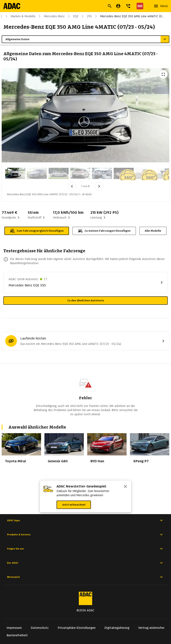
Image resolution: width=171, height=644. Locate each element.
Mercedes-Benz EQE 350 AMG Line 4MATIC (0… (132, 16)
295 (89, 16)
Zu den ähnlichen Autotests (85, 300)
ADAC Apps (13, 520)
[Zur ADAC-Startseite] (11, 6)
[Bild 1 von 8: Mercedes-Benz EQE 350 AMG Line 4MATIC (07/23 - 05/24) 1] (15, 173)
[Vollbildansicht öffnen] (163, 74)
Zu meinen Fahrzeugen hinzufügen (107, 230)
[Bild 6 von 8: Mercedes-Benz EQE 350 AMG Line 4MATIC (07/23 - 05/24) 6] (124, 173)
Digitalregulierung (116, 628)
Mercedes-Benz (54, 16)
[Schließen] (125, 487)
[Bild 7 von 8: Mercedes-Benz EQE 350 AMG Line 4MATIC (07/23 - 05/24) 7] (145, 173)
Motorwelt (13, 577)
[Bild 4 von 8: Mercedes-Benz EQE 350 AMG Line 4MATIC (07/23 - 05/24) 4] (80, 173)
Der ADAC (12, 562)
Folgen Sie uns (15, 548)
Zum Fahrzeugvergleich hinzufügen (40, 230)
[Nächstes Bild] (99, 186)
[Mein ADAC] (118, 6)
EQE (75, 16)
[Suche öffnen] (109, 6)
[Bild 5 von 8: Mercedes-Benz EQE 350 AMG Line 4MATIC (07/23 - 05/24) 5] (102, 173)
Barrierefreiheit (17, 635)
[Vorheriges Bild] (72, 186)
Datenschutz (40, 628)
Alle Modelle (153, 230)
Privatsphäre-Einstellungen (77, 628)
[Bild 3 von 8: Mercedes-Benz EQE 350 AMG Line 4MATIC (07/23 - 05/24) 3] (59, 173)
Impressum (14, 628)
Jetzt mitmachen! (74, 504)
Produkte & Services (19, 534)
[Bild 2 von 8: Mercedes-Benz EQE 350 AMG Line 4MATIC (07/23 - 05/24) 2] (37, 173)
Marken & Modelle (23, 16)
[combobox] (80, 6)
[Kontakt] (128, 6)
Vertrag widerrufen (151, 628)
